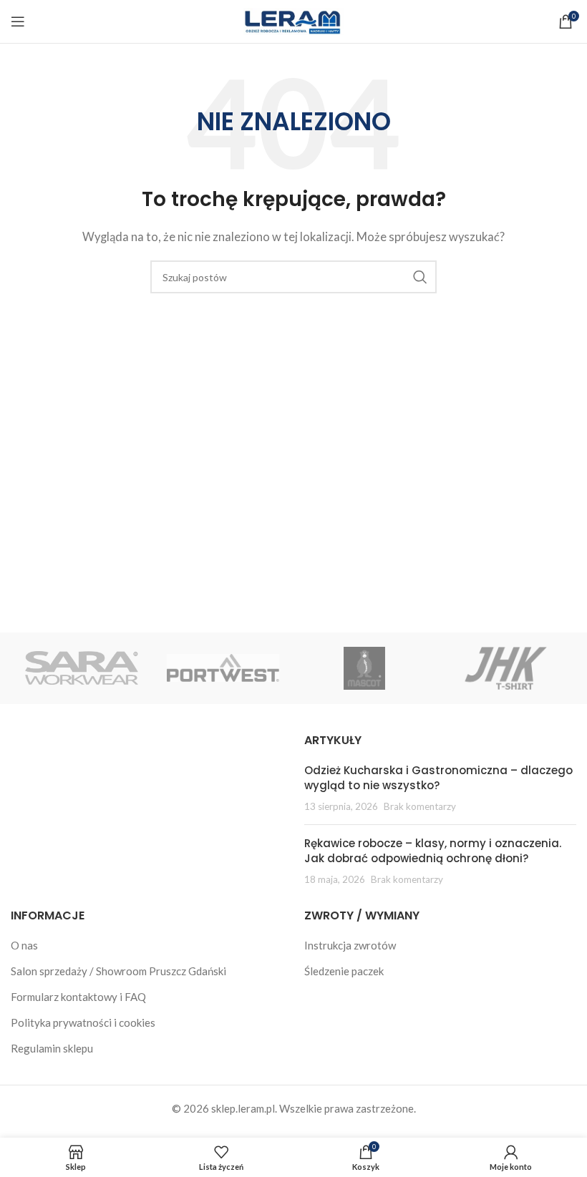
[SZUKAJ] (420, 276)
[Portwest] (223, 668)
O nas (24, 945)
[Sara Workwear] (81, 668)
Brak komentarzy (420, 806)
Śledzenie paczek (344, 970)
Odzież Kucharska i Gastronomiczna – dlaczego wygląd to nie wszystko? (438, 778)
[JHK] (505, 668)
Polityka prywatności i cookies (83, 1022)
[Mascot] (364, 668)
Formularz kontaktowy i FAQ (78, 996)
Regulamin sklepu (52, 1048)
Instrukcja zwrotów (350, 945)
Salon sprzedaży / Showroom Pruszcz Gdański (118, 970)
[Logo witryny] (293, 20)
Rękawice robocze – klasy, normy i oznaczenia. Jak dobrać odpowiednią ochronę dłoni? (432, 851)
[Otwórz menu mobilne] (18, 21)
